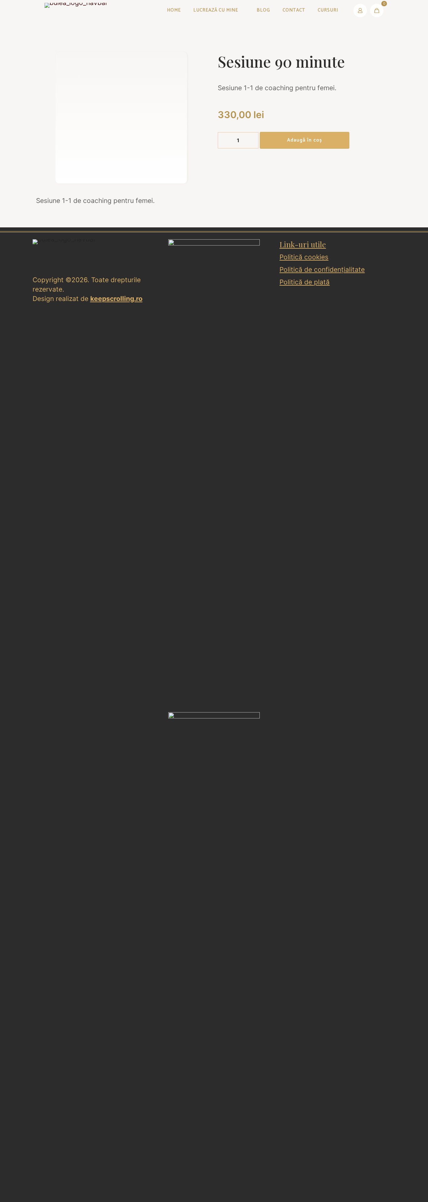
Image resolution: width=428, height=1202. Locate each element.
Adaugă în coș (304, 140)
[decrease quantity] (224, 140)
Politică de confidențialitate (322, 269)
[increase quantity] (251, 140)
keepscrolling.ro (116, 299)
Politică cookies (303, 257)
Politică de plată (304, 282)
